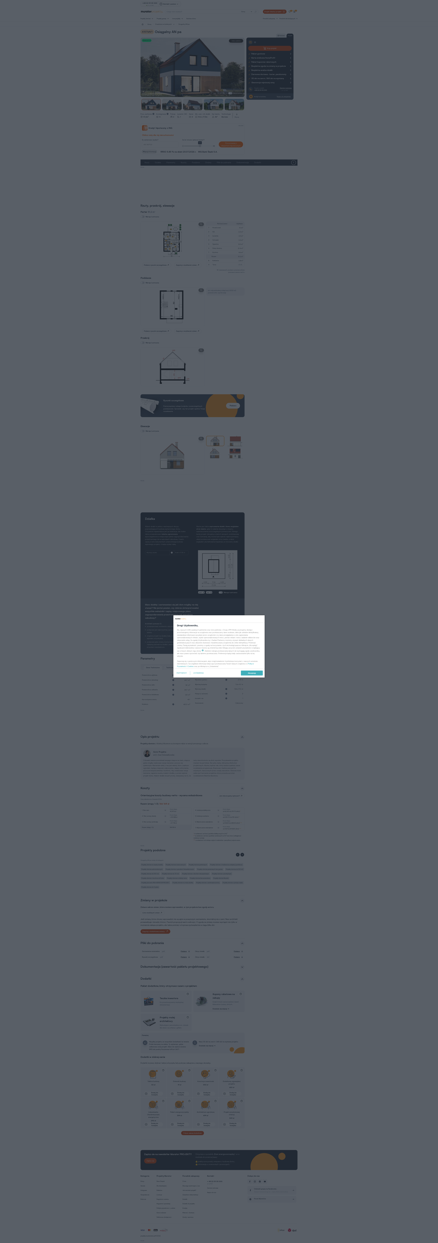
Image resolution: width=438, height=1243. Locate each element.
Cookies (191, 666)
